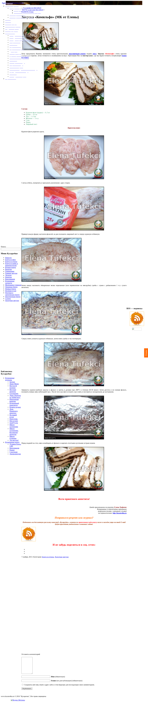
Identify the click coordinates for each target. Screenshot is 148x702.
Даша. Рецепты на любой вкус (15, 396)
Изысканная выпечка (14, 400)
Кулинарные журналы (9, 379)
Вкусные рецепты (13, 391)
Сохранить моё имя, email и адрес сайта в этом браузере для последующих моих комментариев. (59, 685)
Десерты (8, 275)
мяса (94, 54)
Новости (8, 258)
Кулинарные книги (12, 442)
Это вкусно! (14, 440)
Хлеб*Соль (14, 423)
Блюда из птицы (11, 262)
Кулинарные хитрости (9, 282)
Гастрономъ (14, 393)
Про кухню (14, 421)
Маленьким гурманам (13, 285)
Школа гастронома (14, 426)
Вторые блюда (10, 267)
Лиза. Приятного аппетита (14, 411)
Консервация (10, 279)
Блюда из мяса (10, 260)
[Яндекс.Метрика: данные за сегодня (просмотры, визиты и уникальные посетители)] (18, 700)
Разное (12, 450)
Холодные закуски (12, 300)
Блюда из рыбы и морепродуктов (11, 264)
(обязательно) (58, 677)
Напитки (8, 277)
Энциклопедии (15, 454)
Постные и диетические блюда (12, 294)
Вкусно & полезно (13, 387)
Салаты (8, 299)
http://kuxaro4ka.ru (120, 513)
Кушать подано (15, 407)
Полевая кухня (10, 291)
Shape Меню (14, 384)
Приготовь (14, 419)
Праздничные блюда (12, 297)
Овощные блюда (11, 287)
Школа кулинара (13, 437)
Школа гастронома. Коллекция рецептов (14, 431)
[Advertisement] (11, 335)
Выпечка (8, 269)
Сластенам (13, 452)
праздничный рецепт (77, 54)
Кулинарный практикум (14, 404)
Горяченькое (9, 271)
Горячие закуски (11, 273)
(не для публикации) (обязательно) (66, 681)
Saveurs (12, 382)
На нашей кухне (13, 416)
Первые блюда (10, 289)
